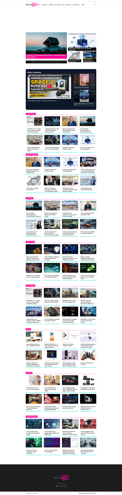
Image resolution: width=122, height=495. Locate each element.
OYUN (63, 4)
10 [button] (57, 61)
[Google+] (62, 486)
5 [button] (43, 61)
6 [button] (46, 61)
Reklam (94, 493)
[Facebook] (57, 486)
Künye (80, 493)
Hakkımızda (85, 493)
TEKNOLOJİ (44, 4)
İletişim (90, 493)
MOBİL (38, 4)
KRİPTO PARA (58, 4)
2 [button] (35, 61)
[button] (27, 46)
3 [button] (38, 61)
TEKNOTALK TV (68, 4)
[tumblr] (65, 486)
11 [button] (59, 61)
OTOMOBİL (51, 4)
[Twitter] (60, 486)
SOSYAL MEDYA (76, 4)
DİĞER (82, 4)
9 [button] (54, 61)
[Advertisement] (61, 20)
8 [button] (51, 61)
